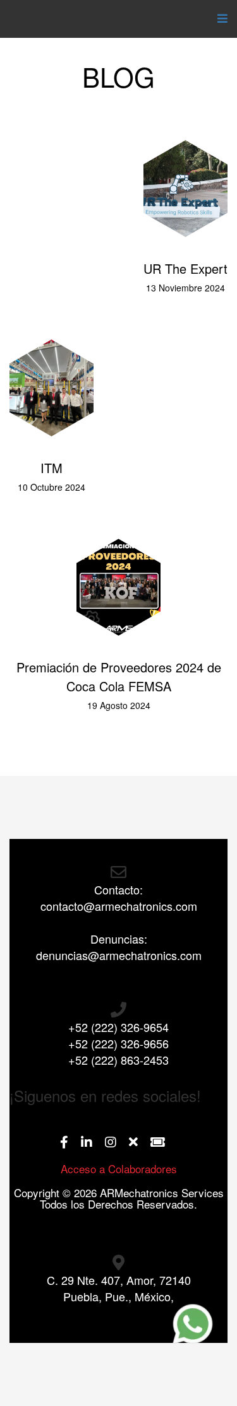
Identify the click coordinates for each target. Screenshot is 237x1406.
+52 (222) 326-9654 (118, 1027)
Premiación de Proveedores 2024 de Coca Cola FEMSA (118, 676)
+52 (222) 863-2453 (118, 1060)
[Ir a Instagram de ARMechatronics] (117, 1143)
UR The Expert (185, 268)
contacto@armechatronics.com (118, 906)
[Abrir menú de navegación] (219, 19)
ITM (51, 468)
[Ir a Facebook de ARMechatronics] (70, 1143)
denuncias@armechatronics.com (119, 955)
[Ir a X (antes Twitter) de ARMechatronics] (139, 1143)
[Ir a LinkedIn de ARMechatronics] (93, 1143)
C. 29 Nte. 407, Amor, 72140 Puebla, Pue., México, (119, 1288)
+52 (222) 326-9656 (118, 1043)
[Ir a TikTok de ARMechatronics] (164, 1143)
